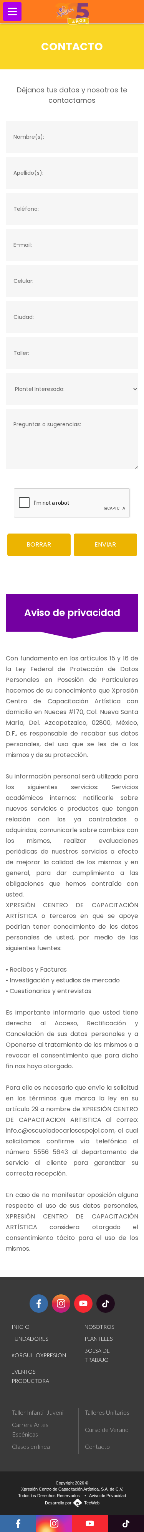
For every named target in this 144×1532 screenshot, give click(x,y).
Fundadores (30, 1338)
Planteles (98, 1338)
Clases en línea (31, 1446)
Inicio (21, 1326)
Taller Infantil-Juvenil (38, 1412)
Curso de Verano (107, 1429)
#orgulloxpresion (39, 1355)
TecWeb (91, 1503)
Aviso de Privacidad (107, 1495)
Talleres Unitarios (107, 1412)
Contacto (97, 1446)
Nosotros (99, 1326)
